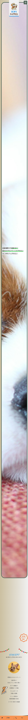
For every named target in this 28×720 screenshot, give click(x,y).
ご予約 (8, 717)
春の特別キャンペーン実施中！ (23, 638)
